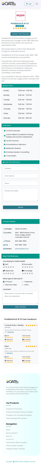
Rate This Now (20, 307)
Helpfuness (9, 271)
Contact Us (10, 439)
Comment (7, 289)
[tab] (20, 256)
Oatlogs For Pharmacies (14, 409)
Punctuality (27, 264)
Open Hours (8, 86)
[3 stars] (8, 267)
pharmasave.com (22, 249)
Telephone (28, 282)
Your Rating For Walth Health (14, 261)
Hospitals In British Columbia (15, 449)
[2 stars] (6, 267)
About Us (9, 436)
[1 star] (4, 267)
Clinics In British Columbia (14, 446)
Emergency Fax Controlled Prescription (19, 415)
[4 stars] (11, 267)
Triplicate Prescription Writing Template (19, 412)
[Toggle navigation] (36, 4)
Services (7, 125)
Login (30, 4)
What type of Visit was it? (13, 279)
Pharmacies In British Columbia (16, 442)
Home (8, 430)
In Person (8, 282)
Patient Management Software (16, 418)
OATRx (20, 462)
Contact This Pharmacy (20, 34)
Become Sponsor (11, 433)
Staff (6, 264)
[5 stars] (13, 267)
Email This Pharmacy (12, 162)
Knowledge (28, 271)
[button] (20, 256)
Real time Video (11, 285)
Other (26, 285)
